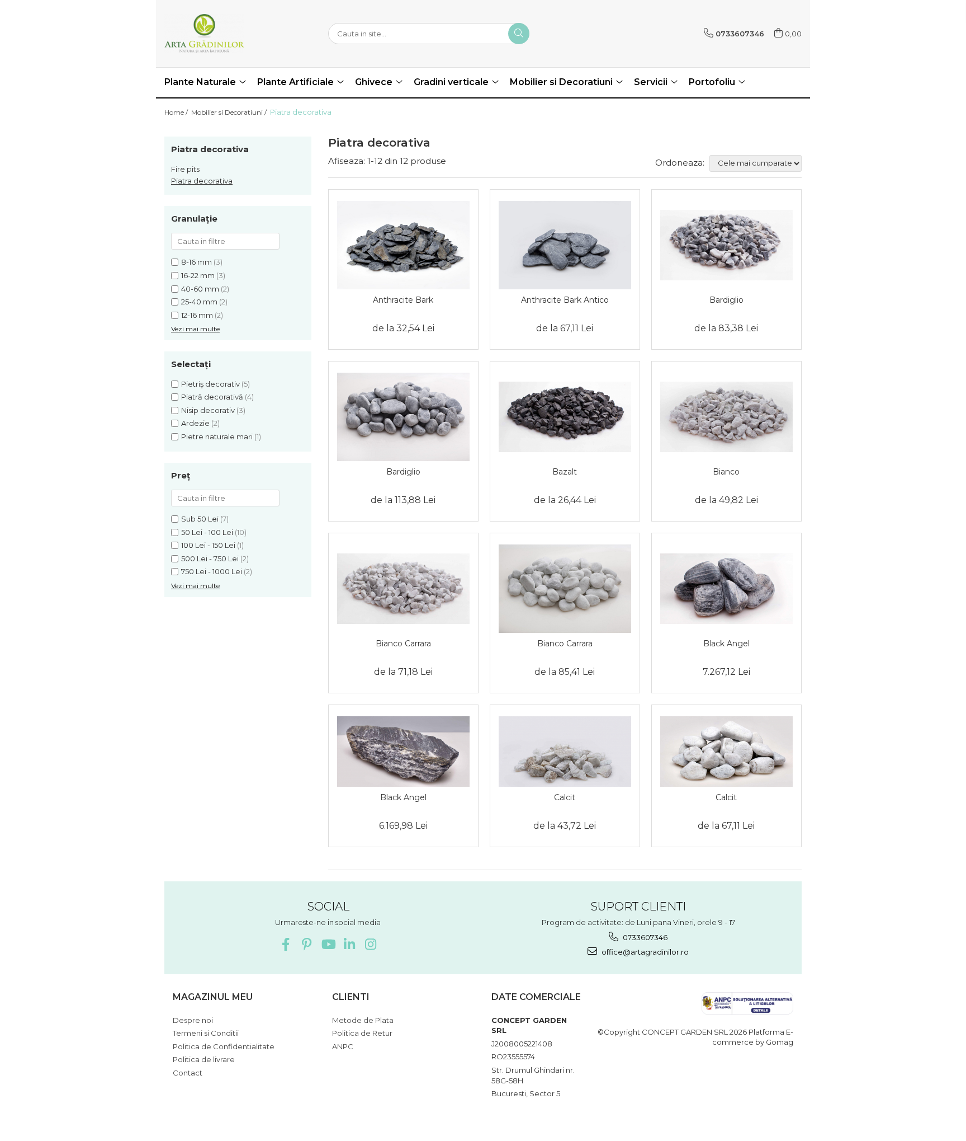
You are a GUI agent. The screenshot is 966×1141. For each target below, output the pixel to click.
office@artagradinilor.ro (644, 951)
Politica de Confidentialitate (223, 1046)
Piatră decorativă (212, 396)
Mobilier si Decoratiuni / (229, 112)
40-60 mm (200, 288)
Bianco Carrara (403, 643)
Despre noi (193, 1020)
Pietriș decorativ (210, 383)
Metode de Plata (363, 1020)
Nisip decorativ (208, 410)
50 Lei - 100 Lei (207, 532)
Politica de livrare (204, 1059)
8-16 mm (196, 261)
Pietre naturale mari (217, 436)
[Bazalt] (565, 417)
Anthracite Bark (403, 300)
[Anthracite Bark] (403, 245)
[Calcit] (565, 751)
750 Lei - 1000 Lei (211, 571)
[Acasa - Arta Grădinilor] (220, 33)
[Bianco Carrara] (403, 588)
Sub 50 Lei (200, 518)
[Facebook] (285, 944)
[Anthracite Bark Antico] (565, 245)
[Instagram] (370, 944)
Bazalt (564, 472)
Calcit (564, 797)
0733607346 (644, 937)
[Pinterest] (306, 944)
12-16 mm (197, 315)
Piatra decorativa (202, 180)
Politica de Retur (362, 1033)
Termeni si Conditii (206, 1033)
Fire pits (185, 169)
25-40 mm (199, 301)
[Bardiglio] (726, 245)
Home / (177, 112)
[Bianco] (726, 417)
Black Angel (726, 643)
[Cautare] (518, 33)
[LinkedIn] (349, 944)
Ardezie (195, 423)
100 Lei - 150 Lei (208, 545)
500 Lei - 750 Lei (210, 558)
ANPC (342, 1046)
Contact (187, 1072)
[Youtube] (328, 944)
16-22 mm (198, 275)
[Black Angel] (726, 588)
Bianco (726, 472)
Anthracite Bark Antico (565, 300)
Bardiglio (726, 300)
